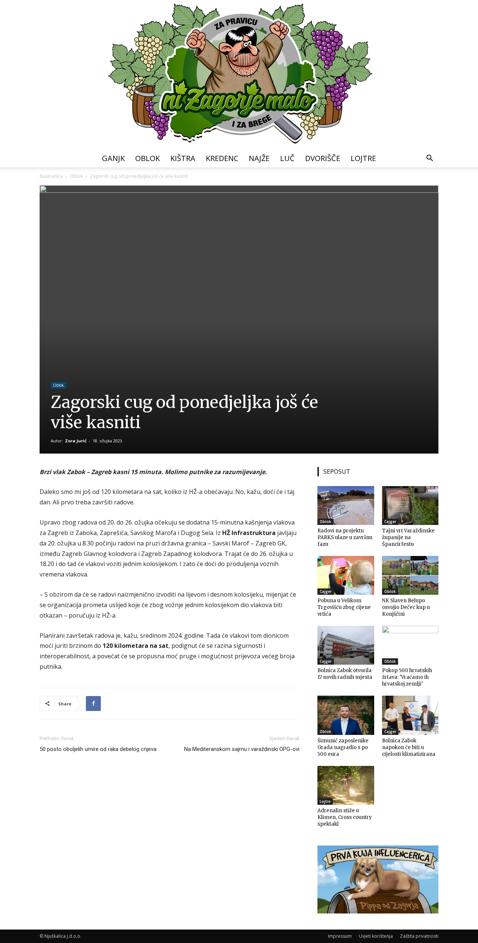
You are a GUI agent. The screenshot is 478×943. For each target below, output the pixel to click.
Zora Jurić (76, 440)
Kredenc (222, 158)
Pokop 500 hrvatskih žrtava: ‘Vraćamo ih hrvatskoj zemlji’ (407, 677)
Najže (259, 158)
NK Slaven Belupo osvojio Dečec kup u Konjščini (406, 607)
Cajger (390, 521)
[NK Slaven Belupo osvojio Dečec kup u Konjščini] (410, 575)
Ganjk (113, 158)
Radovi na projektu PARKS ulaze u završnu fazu (344, 537)
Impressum (340, 936)
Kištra (182, 158)
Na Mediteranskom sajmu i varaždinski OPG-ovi (241, 749)
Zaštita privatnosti (419, 936)
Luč (287, 158)
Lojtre (363, 158)
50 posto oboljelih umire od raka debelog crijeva (98, 749)
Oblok (147, 158)
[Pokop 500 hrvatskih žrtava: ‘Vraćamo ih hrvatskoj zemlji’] (410, 645)
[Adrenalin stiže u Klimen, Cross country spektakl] (345, 785)
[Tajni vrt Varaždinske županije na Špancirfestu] (410, 505)
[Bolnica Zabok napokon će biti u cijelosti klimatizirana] (410, 715)
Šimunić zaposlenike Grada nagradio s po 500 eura (343, 747)
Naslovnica (51, 176)
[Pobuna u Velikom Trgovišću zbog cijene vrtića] (345, 575)
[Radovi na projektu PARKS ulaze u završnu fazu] (345, 505)
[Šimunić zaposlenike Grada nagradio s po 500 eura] (345, 715)
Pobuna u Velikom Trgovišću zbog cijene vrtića (344, 607)
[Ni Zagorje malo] (239, 74)
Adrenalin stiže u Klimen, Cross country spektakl (344, 817)
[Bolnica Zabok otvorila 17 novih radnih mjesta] (345, 645)
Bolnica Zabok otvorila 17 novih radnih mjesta (344, 673)
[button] (429, 159)
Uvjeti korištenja (376, 936)
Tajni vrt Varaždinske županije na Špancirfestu (408, 537)
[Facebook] (93, 703)
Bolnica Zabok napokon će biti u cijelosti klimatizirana (408, 747)
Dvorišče (322, 158)
